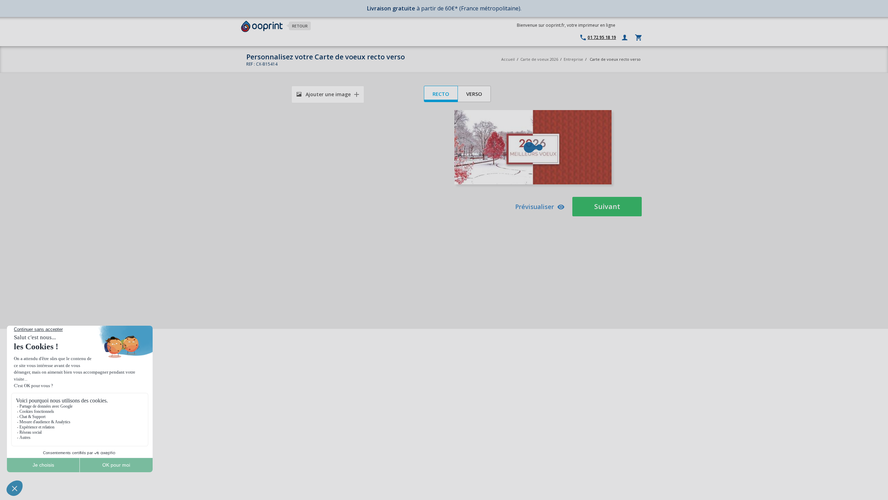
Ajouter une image (327, 94)
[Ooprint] (262, 26)
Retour (300, 25)
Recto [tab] (441, 93)
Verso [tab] (474, 93)
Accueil (508, 59)
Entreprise (573, 59)
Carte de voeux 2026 (539, 59)
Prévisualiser (534, 206)
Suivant (607, 206)
